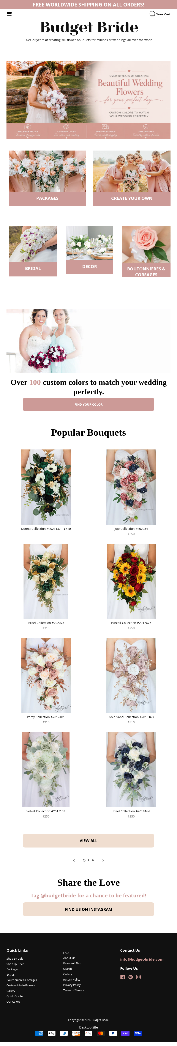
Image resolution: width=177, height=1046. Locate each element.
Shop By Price (15, 964)
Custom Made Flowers (20, 985)
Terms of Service (73, 990)
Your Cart (163, 14)
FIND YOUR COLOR (88, 404)
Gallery (10, 991)
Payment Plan (72, 963)
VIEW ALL (88, 840)
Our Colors (13, 1001)
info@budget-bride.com (142, 959)
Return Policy (71, 979)
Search (67, 969)
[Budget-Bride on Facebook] (122, 978)
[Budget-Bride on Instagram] (138, 978)
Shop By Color (15, 958)
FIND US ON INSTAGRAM (88, 909)
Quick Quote (14, 996)
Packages (12, 969)
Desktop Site (88, 1027)
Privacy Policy (72, 985)
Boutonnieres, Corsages (21, 980)
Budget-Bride (100, 1020)
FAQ (66, 953)
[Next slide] (103, 860)
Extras (10, 974)
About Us (69, 958)
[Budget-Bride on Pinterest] (130, 978)
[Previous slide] (74, 860)
